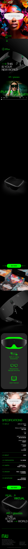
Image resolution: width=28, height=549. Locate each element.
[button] (24, 2)
